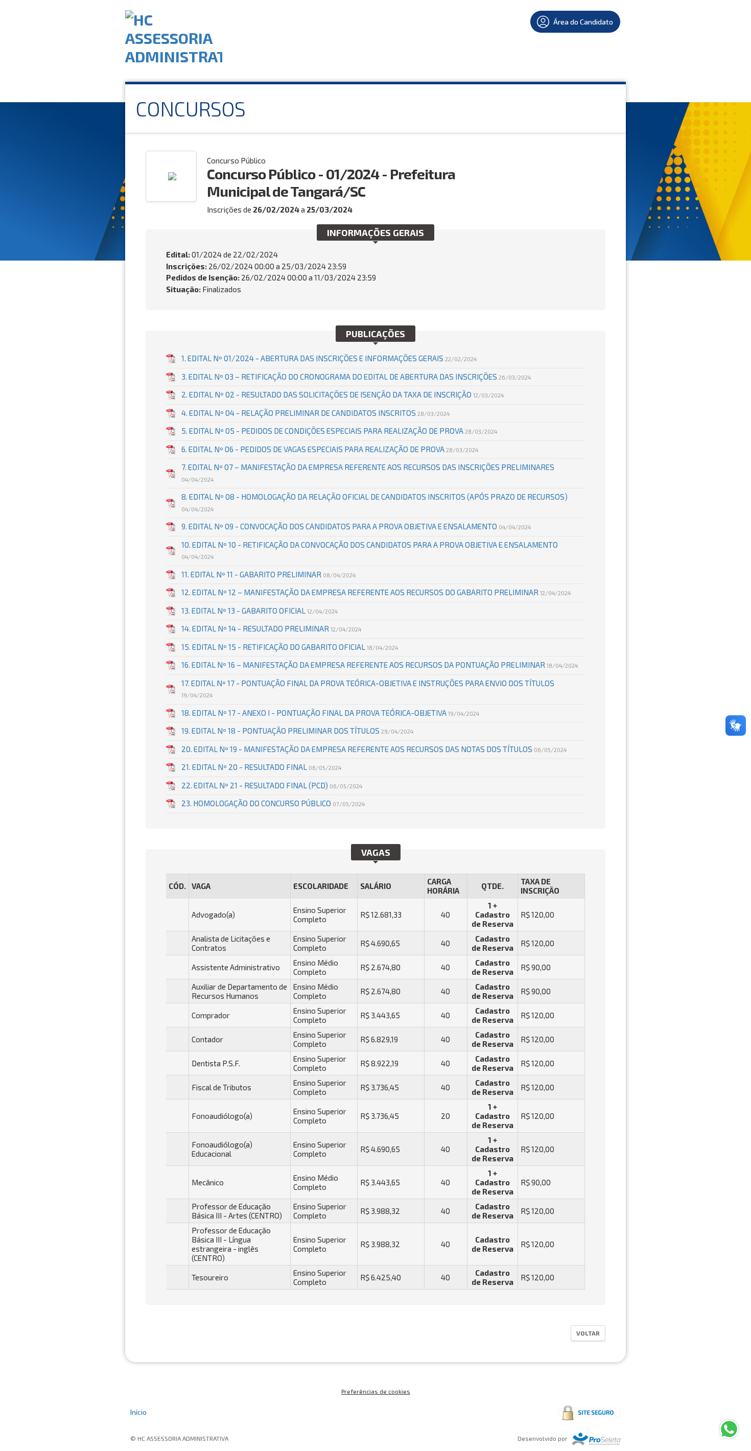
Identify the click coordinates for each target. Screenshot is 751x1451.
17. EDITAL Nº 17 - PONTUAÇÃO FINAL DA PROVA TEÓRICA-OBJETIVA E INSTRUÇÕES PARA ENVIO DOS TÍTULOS (367, 688)
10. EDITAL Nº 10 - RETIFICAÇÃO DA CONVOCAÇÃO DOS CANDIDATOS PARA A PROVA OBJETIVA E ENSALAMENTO (369, 550)
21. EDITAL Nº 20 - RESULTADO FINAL (261, 766)
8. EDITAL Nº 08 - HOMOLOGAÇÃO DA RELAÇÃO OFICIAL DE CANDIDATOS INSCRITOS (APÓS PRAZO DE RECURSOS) (374, 502)
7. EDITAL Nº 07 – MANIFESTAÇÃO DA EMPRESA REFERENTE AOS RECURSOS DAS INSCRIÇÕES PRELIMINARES (367, 472)
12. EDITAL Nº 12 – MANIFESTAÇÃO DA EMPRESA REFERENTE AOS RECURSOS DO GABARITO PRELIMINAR (376, 592)
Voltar (588, 1333)
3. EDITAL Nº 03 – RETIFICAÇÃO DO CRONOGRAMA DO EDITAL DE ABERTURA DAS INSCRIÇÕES (356, 376)
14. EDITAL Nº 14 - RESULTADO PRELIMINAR (271, 628)
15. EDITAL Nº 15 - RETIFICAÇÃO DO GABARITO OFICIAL (289, 646)
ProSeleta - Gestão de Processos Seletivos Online (596, 1439)
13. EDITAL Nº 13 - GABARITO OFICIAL (259, 610)
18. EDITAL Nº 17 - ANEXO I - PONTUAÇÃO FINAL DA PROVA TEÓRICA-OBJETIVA (330, 712)
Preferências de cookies (375, 1391)
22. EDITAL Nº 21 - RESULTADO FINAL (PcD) (271, 785)
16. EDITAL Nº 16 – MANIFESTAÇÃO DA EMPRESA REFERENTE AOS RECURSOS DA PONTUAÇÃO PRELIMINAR (379, 664)
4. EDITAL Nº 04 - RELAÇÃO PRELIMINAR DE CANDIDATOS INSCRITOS (315, 412)
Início (138, 1412)
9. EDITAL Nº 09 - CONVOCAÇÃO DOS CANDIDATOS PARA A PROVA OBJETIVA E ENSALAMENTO (356, 526)
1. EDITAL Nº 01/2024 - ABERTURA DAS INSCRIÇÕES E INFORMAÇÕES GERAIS (329, 358)
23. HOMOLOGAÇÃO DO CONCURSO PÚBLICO (273, 803)
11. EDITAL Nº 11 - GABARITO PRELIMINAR (268, 574)
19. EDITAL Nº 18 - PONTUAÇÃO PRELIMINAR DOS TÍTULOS (297, 730)
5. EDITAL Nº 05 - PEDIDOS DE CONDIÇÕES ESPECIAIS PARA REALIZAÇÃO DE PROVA (339, 430)
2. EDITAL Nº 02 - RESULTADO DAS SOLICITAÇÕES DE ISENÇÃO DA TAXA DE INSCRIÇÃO (342, 394)
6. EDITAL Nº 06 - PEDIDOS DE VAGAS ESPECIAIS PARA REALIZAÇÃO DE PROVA (329, 449)
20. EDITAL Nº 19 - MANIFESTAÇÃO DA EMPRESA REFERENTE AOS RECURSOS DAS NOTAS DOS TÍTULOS (374, 749)
